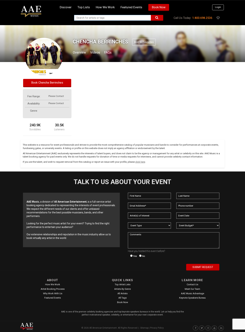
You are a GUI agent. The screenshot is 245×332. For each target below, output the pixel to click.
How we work (105, 7)
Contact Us (192, 284)
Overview (79, 52)
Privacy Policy (157, 328)
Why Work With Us (52, 293)
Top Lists (83, 7)
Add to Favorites (144, 42)
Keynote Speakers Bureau (192, 297)
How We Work (52, 284)
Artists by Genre (122, 289)
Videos (95, 52)
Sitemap (144, 328)
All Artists (122, 293)
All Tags (122, 297)
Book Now (159, 7)
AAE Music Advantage (192, 293)
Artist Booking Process (53, 289)
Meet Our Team (192, 289)
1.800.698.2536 (202, 18)
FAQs (108, 52)
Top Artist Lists (122, 284)
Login (218, 7)
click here (140, 162)
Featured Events (131, 7)
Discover (66, 7)
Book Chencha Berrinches (47, 82)
